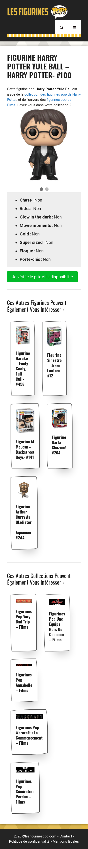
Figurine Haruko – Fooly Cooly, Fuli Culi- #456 (23, 368)
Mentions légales (66, 841)
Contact (66, 836)
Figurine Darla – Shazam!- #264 (59, 445)
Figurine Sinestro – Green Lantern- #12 (54, 365)
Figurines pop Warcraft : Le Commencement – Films (29, 735)
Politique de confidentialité (29, 841)
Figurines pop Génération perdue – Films (25, 791)
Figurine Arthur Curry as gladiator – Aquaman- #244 (24, 522)
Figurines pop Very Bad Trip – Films (24, 619)
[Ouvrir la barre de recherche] (61, 27)
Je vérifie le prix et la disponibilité (42, 276)
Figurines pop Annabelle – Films (24, 682)
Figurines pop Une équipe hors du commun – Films (57, 627)
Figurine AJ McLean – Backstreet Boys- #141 (25, 449)
